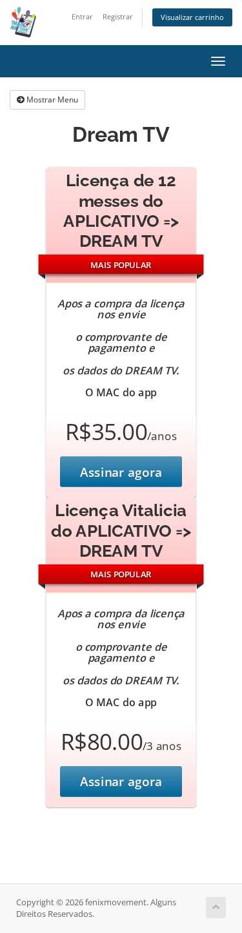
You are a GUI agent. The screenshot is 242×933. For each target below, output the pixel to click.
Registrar (118, 16)
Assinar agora (121, 471)
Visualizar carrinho (192, 17)
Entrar (82, 16)
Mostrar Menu (51, 99)
